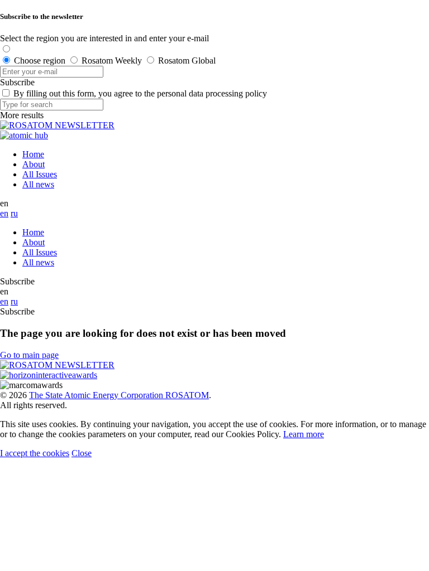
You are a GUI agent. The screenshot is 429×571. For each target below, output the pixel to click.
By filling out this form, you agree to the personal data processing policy (140, 93)
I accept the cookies (34, 453)
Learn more (303, 434)
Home (33, 154)
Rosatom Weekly (112, 60)
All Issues (39, 174)
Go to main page (29, 355)
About (33, 164)
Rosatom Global (187, 60)
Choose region (39, 60)
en (4, 213)
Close (82, 453)
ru (14, 213)
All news (38, 184)
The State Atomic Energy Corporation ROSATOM (119, 395)
